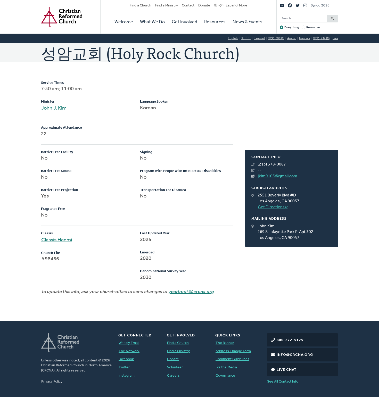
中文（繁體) (321, 38)
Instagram (127, 376)
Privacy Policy (51, 382)
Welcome (123, 22)
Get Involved (184, 22)
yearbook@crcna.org (191, 291)
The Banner (225, 343)
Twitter (124, 367)
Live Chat (286, 370)
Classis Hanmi (56, 240)
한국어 (246, 38)
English (233, 38)
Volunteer (175, 367)
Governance (225, 376)
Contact (188, 5)
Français (304, 38)
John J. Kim (54, 108)
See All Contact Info (282, 382)
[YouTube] (282, 5)
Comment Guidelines (232, 359)
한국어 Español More (230, 5)
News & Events (247, 22)
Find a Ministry (166, 5)
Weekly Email (129, 343)
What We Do (152, 22)
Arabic (291, 38)
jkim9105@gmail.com (277, 176)
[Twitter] (297, 5)
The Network (129, 351)
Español (259, 38)
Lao (335, 38)
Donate (204, 5)
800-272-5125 (290, 340)
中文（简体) (276, 38)
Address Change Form (233, 351)
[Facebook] (289, 5)
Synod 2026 (320, 5)
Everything (291, 27)
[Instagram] (305, 5)
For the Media (226, 367)
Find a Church (140, 5)
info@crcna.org (295, 355)
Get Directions (271, 207)
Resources (215, 22)
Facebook (126, 359)
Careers (173, 376)
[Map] (291, 115)
